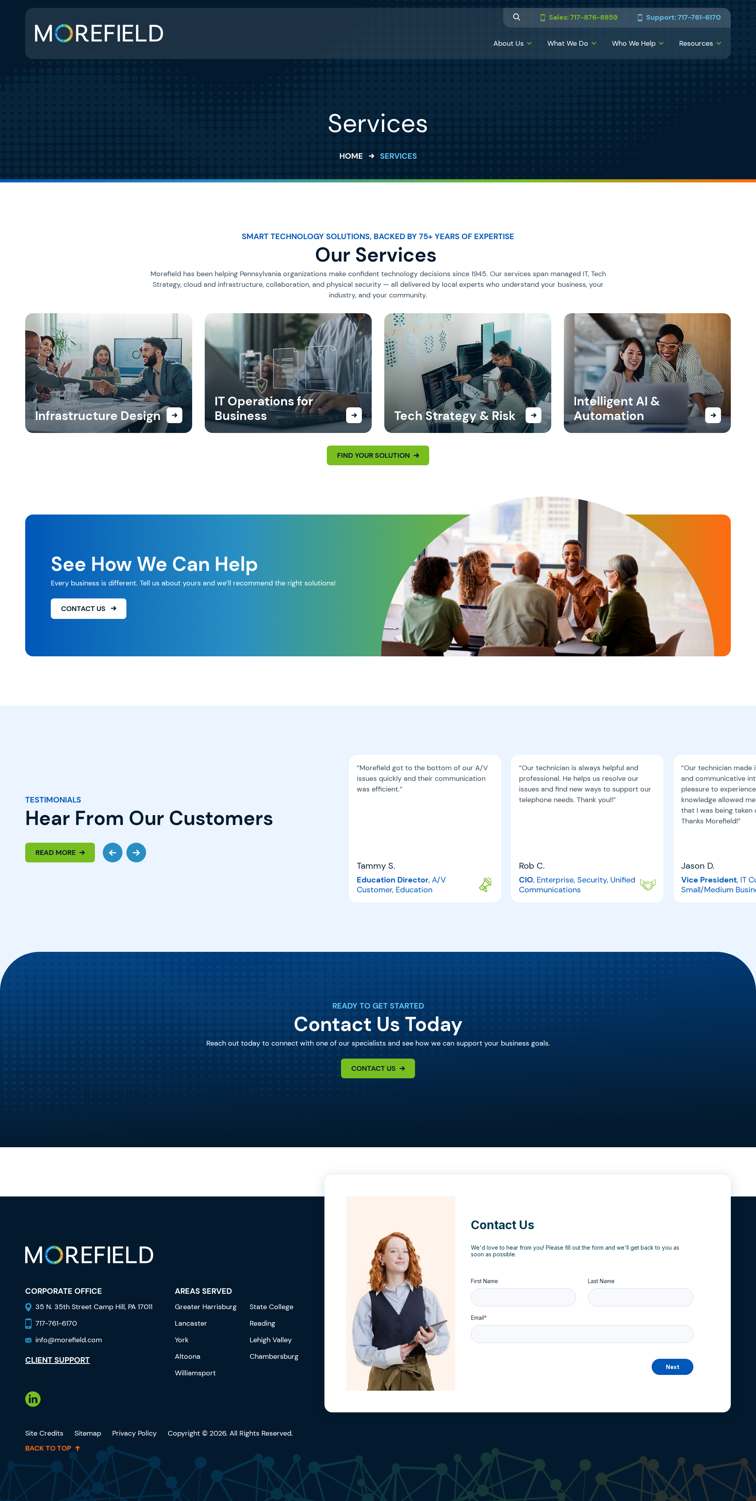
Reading (262, 1323)
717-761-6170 (56, 1323)
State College (271, 1307)
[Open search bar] (516, 17)
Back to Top (48, 1448)
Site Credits (44, 1433)
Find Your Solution (373, 455)
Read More (55, 852)
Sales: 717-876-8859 (583, 17)
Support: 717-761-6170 (683, 17)
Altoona (187, 1356)
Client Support (57, 1360)
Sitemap (87, 1433)
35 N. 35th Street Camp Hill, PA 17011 (94, 1307)
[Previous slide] (112, 852)
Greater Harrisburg (206, 1307)
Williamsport (195, 1373)
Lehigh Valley (271, 1340)
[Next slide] (136, 852)
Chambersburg (274, 1356)
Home (351, 156)
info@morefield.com (68, 1340)
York (182, 1340)
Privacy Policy (134, 1433)
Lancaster (191, 1323)
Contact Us (84, 608)
